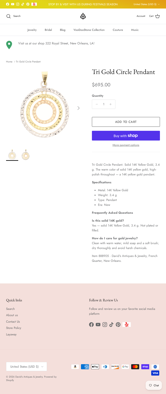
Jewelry (32, 30)
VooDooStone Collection (89, 30)
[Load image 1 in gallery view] (44, 106)
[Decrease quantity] (95, 104)
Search (10, 309)
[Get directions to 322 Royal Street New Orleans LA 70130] (9, 45)
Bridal (48, 30)
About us (12, 315)
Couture (118, 30)
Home (9, 61)
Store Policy (13, 328)
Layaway (11, 334)
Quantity (97, 96)
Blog (62, 30)
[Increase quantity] (111, 104)
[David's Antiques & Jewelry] (83, 16)
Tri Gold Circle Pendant (28, 61)
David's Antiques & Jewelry (29, 377)
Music (135, 30)
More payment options (126, 145)
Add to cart (126, 122)
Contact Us (13, 321)
